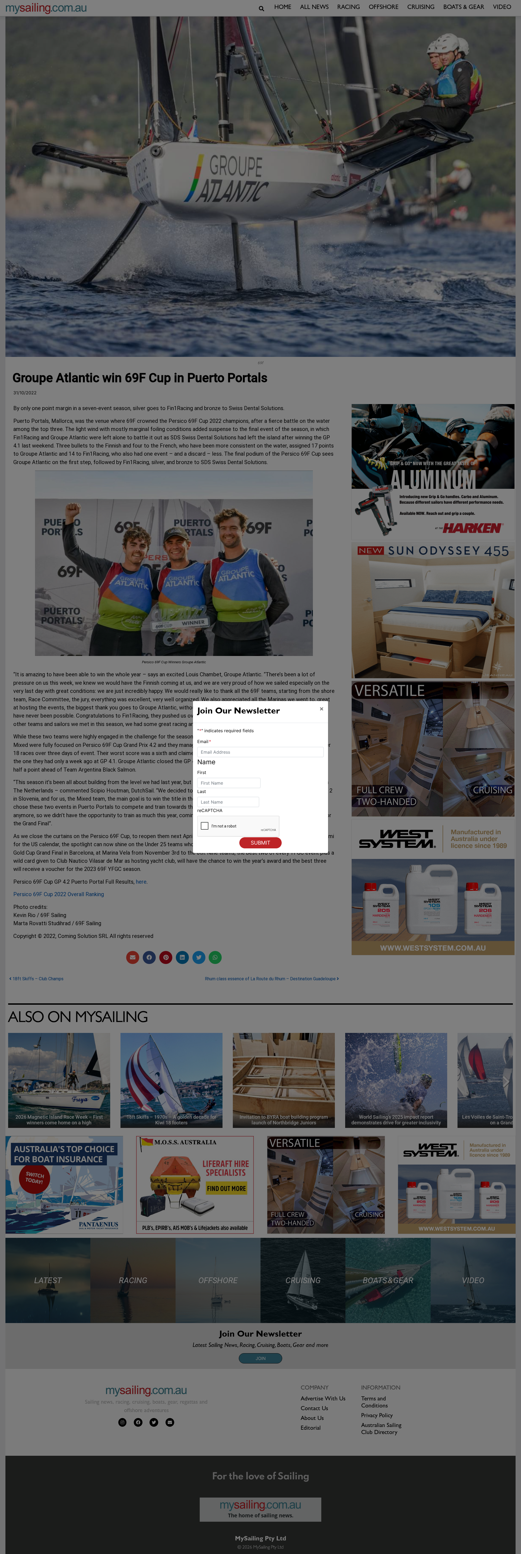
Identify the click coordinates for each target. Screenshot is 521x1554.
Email (204, 741)
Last (201, 791)
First (201, 772)
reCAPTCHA (210, 810)
